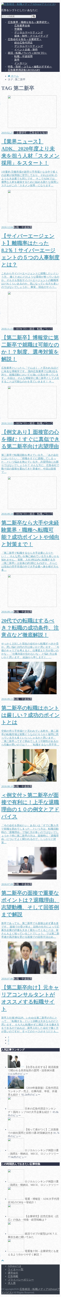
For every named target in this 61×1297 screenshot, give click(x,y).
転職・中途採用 (23, 56)
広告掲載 (13, 1276)
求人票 (12, 1283)
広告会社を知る (25, 39)
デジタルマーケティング (28, 32)
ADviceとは (14, 1266)
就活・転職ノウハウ (27, 53)
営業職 (18, 29)
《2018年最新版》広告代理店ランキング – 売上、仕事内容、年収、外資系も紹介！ (33, 1091)
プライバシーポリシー (21, 1279)
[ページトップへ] (2, 1260)
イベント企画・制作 (26, 49)
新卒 (17, 59)
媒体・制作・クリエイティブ (31, 35)
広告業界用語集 (24, 70)
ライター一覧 (15, 1269)
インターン (20, 63)
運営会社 (13, 1272)
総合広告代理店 (23, 42)
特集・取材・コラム (30, 66)
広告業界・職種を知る (28, 22)
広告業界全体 (22, 25)
